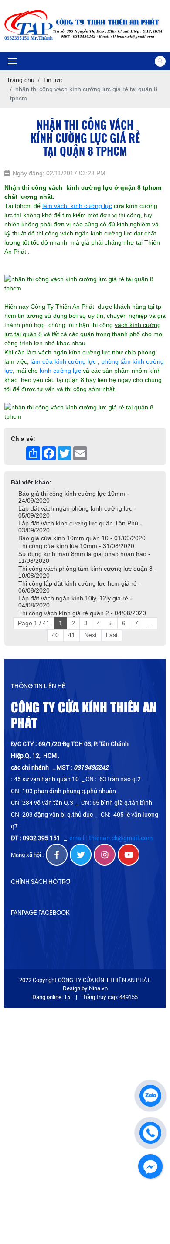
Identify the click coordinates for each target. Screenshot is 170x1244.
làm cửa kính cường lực (63, 361)
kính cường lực (60, 370)
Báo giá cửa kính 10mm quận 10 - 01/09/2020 (82, 538)
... (150, 623)
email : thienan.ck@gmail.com (111, 838)
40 (55, 634)
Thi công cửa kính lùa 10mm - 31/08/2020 (76, 545)
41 (71, 634)
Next (90, 634)
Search (160, 61)
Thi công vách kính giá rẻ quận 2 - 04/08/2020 (82, 613)
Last (112, 634)
